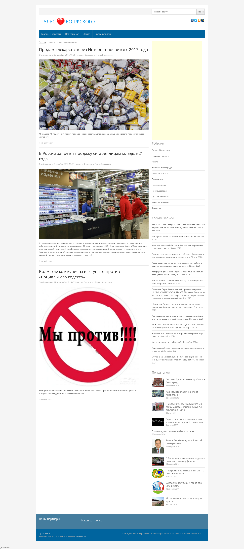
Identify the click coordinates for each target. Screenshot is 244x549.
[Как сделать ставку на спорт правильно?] (158, 393)
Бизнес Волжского (161, 150)
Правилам (82, 536)
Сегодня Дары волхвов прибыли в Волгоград (185, 381)
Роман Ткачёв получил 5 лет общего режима (184, 442)
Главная (42, 42)
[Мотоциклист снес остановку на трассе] (158, 501)
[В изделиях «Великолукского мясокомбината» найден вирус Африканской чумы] (158, 406)
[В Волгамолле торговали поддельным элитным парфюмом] (158, 461)
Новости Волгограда (162, 167)
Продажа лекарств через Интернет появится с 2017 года (93, 49)
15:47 (64, 282)
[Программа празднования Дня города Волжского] (158, 473)
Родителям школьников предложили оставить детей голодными (184, 420)
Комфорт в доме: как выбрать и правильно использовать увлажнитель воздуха (178, 273)
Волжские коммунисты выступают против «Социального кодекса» (79, 274)
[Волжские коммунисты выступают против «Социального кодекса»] (94, 337)
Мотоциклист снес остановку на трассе (184, 500)
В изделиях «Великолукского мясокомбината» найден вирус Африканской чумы (184, 406)
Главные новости (51, 34)
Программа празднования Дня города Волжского (185, 472)
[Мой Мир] (202, 20)
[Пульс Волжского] (68, 22)
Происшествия (159, 190)
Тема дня (156, 208)
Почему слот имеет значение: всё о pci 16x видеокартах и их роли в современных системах (178, 255)
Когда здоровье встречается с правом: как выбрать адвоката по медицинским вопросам (177, 264)
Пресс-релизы (103, 34)
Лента (86, 34)
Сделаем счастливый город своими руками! (184, 484)
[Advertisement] (177, 90)
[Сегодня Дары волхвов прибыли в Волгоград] (158, 382)
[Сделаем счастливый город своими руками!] (158, 487)
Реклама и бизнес (160, 202)
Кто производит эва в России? (166, 342)
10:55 (65, 54)
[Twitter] (196, 20)
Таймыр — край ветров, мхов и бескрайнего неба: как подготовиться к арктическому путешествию (178, 226)
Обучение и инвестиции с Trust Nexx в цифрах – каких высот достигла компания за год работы (177, 358)
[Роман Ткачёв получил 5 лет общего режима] (158, 446)
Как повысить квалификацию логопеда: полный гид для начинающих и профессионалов (177, 317)
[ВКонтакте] (192, 20)
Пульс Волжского (104, 54)
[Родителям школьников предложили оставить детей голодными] (158, 422)
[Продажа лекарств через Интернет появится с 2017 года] (94, 94)
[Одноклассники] (199, 20)
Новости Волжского (85, 54)
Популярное (72, 34)
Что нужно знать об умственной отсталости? (174, 236)
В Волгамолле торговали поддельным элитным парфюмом (185, 459)
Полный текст (46, 142)
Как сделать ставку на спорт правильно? (182, 393)
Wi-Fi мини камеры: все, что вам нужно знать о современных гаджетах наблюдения (178, 326)
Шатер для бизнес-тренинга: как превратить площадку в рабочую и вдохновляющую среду (176, 305)
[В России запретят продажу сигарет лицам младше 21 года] (94, 204)
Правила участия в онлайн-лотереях (173, 431)
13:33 (64, 164)
